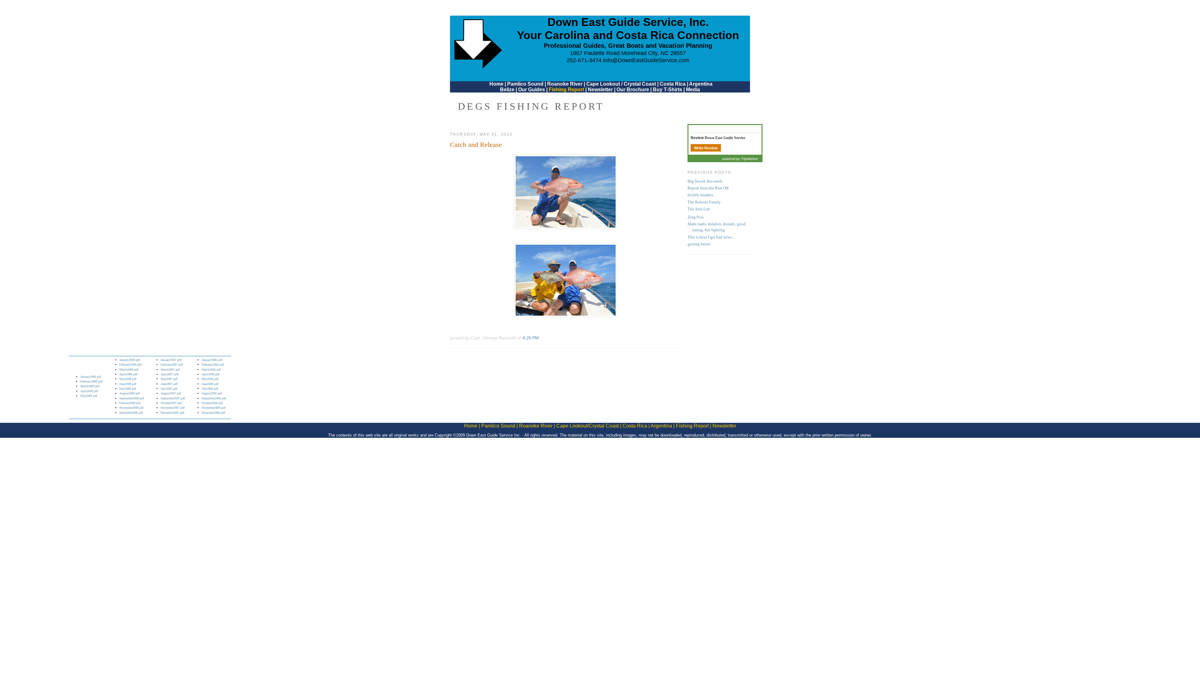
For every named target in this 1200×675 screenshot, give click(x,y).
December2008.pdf (131, 412)
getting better (699, 244)
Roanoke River (564, 84)
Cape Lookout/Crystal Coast (587, 425)
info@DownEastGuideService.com (646, 60)
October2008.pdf (129, 403)
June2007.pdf (169, 384)
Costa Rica (673, 84)
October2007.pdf (171, 403)
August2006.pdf (212, 393)
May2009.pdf (88, 396)
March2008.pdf (128, 369)
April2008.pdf (128, 374)
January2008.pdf (129, 360)
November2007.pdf (173, 407)
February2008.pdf (130, 364)
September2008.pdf (131, 398)
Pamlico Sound (525, 84)
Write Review (706, 148)
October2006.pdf (212, 403)
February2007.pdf (172, 364)
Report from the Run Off (708, 188)
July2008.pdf (127, 388)
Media (693, 89)
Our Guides (531, 89)
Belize (507, 89)
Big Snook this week (705, 181)
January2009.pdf (90, 376)
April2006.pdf (210, 374)
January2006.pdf (212, 360)
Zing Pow (696, 217)
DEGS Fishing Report (531, 106)
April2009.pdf (89, 391)
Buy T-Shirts (667, 89)
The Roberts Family (704, 202)
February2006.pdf (213, 364)
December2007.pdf (172, 412)
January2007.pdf (171, 360)
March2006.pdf (211, 369)
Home (496, 84)
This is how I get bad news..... (712, 237)
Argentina (700, 84)
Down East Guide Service (725, 138)
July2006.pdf (210, 388)
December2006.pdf (213, 412)
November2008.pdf (131, 407)
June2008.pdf (127, 384)
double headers (700, 195)
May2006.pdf (210, 379)
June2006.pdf (210, 384)
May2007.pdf (169, 379)
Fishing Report (567, 89)
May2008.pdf (127, 379)
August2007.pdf (171, 393)
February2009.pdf (91, 381)
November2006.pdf (214, 407)
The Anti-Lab (699, 209)
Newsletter (600, 89)
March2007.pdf (170, 369)
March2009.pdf (89, 386)
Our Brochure (633, 89)
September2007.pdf (173, 398)
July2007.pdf (169, 388)
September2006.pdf (214, 398)
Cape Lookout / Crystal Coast (621, 84)
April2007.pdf (169, 374)
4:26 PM (530, 337)
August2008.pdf (129, 393)
